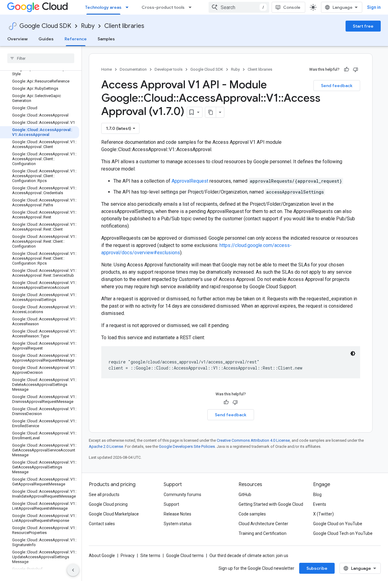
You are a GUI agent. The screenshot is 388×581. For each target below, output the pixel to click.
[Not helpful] (355, 69)
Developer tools (168, 69)
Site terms (150, 555)
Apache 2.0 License (106, 446)
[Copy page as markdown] (210, 112)
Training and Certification (262, 533)
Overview (17, 39)
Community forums (182, 494)
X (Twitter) (323, 514)
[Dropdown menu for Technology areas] (129, 7)
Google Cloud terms (185, 555)
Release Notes (177, 514)
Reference (76, 39)
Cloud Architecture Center (263, 523)
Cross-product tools (163, 7)
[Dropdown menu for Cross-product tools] (192, 7)
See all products (104, 494)
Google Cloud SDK (45, 26)
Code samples (252, 514)
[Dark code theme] (353, 353)
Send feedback (337, 85)
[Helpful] (346, 69)
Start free (363, 26)
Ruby (88, 26)
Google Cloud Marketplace (114, 514)
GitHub (245, 494)
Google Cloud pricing (108, 504)
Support (171, 504)
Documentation (133, 69)
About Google (102, 555)
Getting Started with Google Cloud (271, 504)
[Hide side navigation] (73, 570)
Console (291, 7)
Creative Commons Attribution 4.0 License (253, 440)
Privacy (128, 555)
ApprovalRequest (190, 181)
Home (106, 69)
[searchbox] (40, 58)
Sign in (374, 7)
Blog (317, 494)
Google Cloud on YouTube (337, 523)
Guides (46, 39)
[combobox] (239, 7)
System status (178, 523)
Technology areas (103, 7)
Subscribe (316, 568)
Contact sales (102, 523)
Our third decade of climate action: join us (248, 555)
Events (319, 504)
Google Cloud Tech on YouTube (343, 533)
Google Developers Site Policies (187, 446)
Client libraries (124, 26)
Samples (106, 39)
